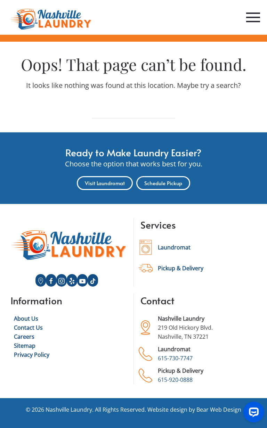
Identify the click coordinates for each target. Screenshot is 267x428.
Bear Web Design (218, 409)
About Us (26, 318)
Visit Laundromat (105, 183)
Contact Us (28, 327)
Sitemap (24, 345)
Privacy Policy (31, 355)
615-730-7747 (175, 358)
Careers (24, 336)
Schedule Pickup (163, 183)
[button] (253, 17)
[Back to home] (50, 17)
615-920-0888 (175, 380)
